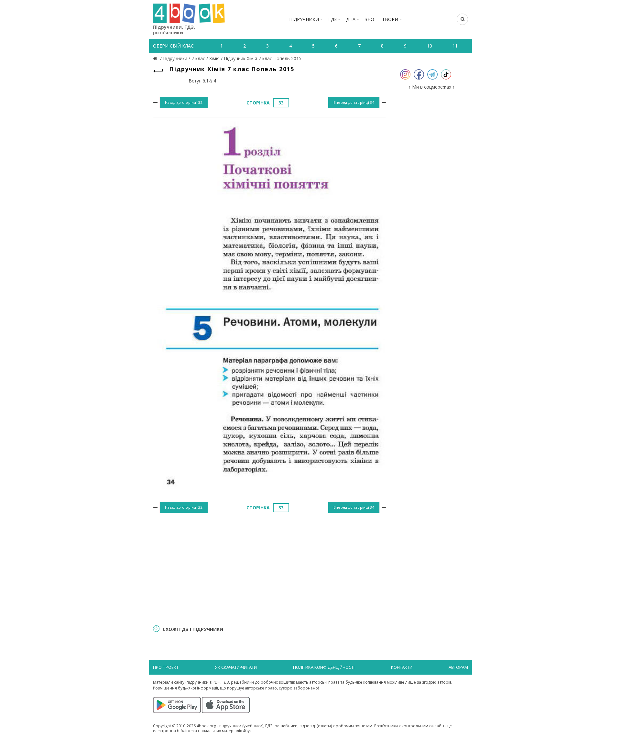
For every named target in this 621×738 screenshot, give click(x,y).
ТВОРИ (390, 19)
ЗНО (369, 19)
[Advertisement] (269, 568)
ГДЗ (332, 19)
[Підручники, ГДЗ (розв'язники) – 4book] (156, 58)
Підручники (304, 19)
